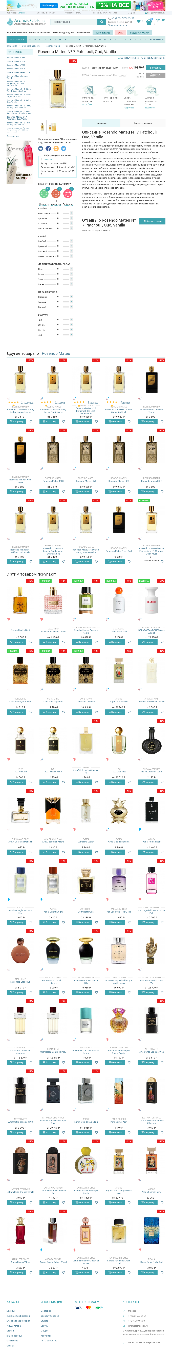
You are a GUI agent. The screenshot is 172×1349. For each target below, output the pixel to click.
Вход (149, 13)
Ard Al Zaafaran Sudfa (151, 771)
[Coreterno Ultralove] (86, 670)
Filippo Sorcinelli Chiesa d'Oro (151, 981)
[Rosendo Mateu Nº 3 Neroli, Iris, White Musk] (119, 379)
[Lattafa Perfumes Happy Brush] (86, 1160)
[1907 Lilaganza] (119, 740)
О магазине (12, 1340)
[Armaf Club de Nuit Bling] (86, 1090)
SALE (120, 33)
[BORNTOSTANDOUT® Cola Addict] (151, 600)
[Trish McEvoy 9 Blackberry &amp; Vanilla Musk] (119, 950)
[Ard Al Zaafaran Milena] (53, 810)
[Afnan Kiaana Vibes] (20, 1230)
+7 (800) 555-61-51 (123, 18)
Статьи (10, 1330)
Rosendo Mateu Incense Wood (18, 77)
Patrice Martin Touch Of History (53, 981)
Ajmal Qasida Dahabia (119, 841)
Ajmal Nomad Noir (151, 841)
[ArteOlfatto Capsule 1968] (151, 1020)
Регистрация (159, 13)
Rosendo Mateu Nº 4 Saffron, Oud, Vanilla (20, 101)
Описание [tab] (101, 123)
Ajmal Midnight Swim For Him (20, 911)
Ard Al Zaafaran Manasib (20, 841)
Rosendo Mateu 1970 (16, 61)
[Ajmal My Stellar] (86, 810)
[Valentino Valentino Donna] (53, 600)
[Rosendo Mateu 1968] (53, 449)
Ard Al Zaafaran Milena (53, 841)
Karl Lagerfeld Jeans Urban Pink (151, 911)
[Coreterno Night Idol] (53, 670)
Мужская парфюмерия (18, 1321)
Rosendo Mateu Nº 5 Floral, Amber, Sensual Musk (19, 107)
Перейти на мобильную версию (144, 1342)
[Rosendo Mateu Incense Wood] (151, 379)
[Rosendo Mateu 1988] (119, 449)
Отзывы (11, 1345)
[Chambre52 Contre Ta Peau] (53, 1020)
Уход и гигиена (14, 1326)
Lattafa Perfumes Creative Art (53, 1192)
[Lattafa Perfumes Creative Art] (53, 1160)
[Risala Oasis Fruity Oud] (151, 1230)
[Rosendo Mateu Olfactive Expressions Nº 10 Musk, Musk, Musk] (151, 519)
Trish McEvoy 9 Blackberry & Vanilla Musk (118, 981)
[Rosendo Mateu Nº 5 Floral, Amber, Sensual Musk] (20, 379)
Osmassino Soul (119, 631)
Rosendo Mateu (56, 353)
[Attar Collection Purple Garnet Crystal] (119, 1020)
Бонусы (44, 1326)
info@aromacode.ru (138, 1326)
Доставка (46, 1311)
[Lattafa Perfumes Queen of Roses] (86, 1230)
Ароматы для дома (63, 32)
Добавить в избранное (154, 58)
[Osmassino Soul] (119, 600)
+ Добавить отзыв (152, 221)
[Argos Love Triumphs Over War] (119, 1160)
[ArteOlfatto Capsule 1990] (20, 1090)
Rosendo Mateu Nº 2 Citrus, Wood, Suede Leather (19, 90)
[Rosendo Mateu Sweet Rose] (20, 449)
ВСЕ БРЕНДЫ (157, 39)
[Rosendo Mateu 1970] (86, 449)
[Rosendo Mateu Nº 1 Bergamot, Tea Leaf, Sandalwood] (86, 379)
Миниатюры (83, 32)
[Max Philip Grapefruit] (20, 950)
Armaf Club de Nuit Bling (86, 1122)
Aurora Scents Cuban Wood (53, 1262)
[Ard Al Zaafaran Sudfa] (151, 740)
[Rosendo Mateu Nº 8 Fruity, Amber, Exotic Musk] (53, 379)
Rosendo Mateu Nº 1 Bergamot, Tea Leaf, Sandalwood (16, 84)
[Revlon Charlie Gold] (20, 600)
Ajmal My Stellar (86, 841)
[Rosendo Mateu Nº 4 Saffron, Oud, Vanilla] (20, 519)
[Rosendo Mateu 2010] (151, 449)
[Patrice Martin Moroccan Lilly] (86, 950)
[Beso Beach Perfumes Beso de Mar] (86, 1020)
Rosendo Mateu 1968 (16, 58)
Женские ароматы (17, 32)
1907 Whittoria (20, 771)
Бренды (11, 1311)
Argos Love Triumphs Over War (119, 1192)
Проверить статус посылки (104, 13)
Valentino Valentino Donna (53, 631)
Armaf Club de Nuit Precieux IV (86, 771)
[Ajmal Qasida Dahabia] (119, 810)
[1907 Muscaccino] (53, 740)
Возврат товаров (50, 1316)
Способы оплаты (73, 13)
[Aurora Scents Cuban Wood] (53, 1230)
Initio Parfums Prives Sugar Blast (53, 1122)
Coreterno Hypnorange (20, 701)
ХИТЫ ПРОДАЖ (17, 40)
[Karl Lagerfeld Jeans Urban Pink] (151, 880)
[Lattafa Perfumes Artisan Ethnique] (151, 1090)
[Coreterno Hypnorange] (20, 670)
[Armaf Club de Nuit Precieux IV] (86, 740)
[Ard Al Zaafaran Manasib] (20, 810)
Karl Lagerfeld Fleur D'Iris (119, 912)
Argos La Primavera (118, 701)
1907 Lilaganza (119, 771)
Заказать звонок (117, 25)
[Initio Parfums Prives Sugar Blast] (53, 1090)
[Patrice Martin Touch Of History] (53, 950)
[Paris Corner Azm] (119, 1090)
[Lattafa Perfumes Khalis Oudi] (119, 1230)
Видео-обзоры (14, 1336)
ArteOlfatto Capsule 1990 (20, 1122)
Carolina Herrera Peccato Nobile (86, 631)
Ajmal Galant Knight (53, 912)
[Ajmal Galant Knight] (53, 880)
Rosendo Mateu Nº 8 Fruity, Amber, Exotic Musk (19, 124)
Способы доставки (46, 13)
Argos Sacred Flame (151, 1192)
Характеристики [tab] (143, 123)
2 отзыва (60, 402)
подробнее (87, 104)
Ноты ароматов (49, 1340)
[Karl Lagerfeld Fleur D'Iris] (119, 880)
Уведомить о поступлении (155, 75)
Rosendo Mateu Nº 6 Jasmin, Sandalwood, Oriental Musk (20, 112)
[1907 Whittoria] (20, 740)
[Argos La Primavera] (119, 670)
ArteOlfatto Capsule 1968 (151, 1052)
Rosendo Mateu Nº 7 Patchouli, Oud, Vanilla (17, 118)
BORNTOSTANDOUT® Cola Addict (151, 631)
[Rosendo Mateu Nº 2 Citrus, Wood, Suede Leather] (86, 519)
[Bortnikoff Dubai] (86, 880)
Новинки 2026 (103, 33)
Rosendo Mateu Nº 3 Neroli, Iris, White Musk (19, 96)
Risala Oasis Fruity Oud (151, 1262)
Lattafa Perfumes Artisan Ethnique (152, 1122)
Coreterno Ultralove (86, 701)
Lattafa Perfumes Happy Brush (86, 1192)
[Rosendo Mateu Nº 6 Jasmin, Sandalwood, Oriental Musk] (53, 519)
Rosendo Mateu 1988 (16, 65)
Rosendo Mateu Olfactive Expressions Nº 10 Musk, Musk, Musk (151, 551)
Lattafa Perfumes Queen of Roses (86, 1262)
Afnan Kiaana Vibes (20, 1262)
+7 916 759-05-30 (136, 1321)
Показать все (13, 136)
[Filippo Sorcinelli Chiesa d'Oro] (151, 950)
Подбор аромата (139, 33)
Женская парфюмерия (18, 1316)
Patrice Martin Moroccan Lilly (86, 981)
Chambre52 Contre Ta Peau (53, 1052)
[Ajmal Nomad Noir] (151, 810)
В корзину (155, 67)
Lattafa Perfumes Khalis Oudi (118, 1262)
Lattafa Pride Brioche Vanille (20, 1192)
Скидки (131, 13)
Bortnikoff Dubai (86, 912)
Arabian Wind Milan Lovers (151, 701)
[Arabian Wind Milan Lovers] (151, 670)
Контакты (46, 1336)
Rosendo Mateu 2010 (16, 69)
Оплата (44, 1321)
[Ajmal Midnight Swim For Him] (20, 880)
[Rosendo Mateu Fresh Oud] (119, 519)
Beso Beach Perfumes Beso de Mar (86, 1051)
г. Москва (22, 13)
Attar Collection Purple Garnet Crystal (119, 1051)
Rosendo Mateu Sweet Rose (20, 481)
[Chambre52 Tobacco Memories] (20, 1020)
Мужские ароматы (39, 32)
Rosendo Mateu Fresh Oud (18, 72)
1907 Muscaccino (53, 771)
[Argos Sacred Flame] (151, 1160)
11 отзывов (27, 402)
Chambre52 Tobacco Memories (20, 1051)
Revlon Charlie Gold (20, 630)
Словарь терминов (130, 58)
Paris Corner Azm (119, 1122)
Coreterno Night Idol (53, 701)
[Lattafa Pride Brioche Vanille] (20, 1160)
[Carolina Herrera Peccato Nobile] (86, 600)
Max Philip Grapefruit (20, 982)
